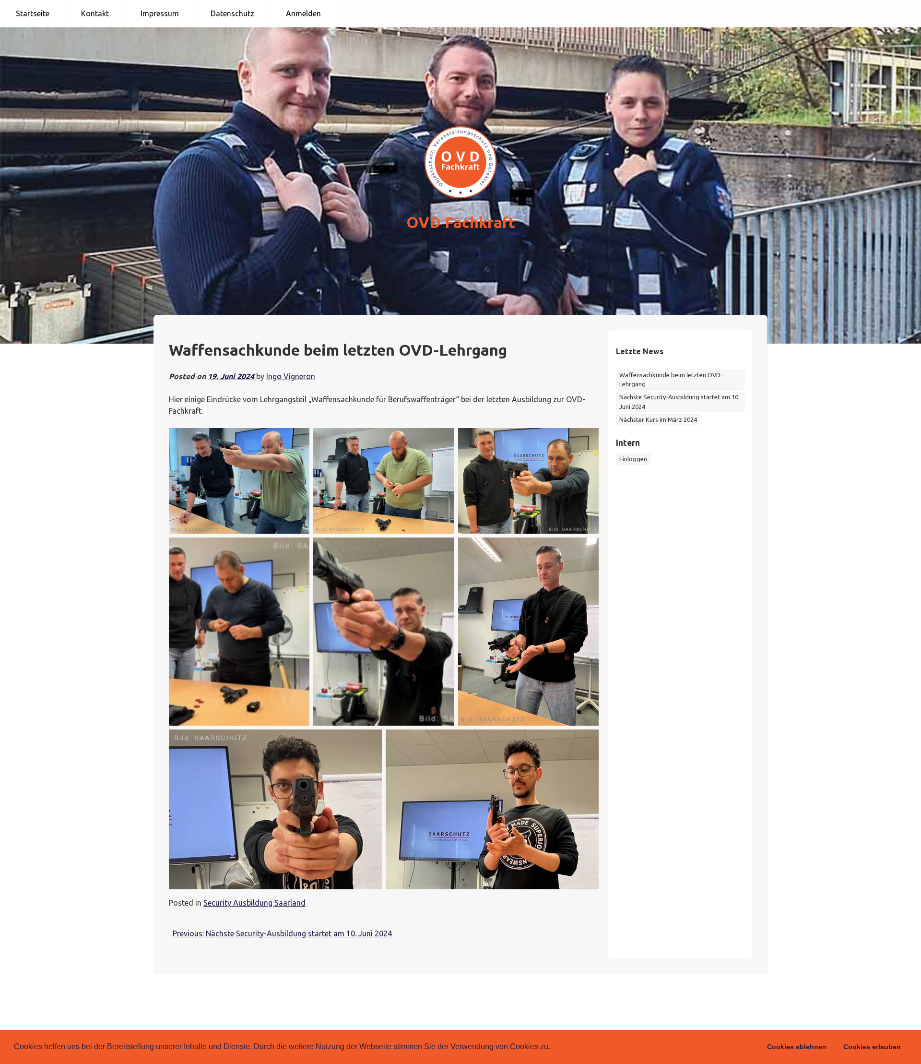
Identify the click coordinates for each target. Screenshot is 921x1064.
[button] (553, 1047)
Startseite (32, 13)
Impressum (160, 13)
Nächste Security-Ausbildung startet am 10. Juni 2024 (679, 401)
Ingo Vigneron (290, 376)
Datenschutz (232, 13)
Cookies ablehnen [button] (797, 1047)
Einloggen (633, 458)
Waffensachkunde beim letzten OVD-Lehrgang (671, 379)
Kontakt (95, 13)
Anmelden (303, 13)
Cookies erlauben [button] (872, 1047)
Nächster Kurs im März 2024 (658, 419)
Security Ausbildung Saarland (254, 902)
